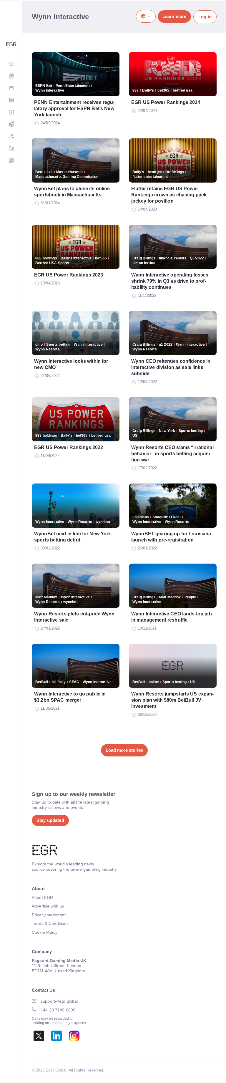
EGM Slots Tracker (11, 124)
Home (11, 64)
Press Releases (11, 160)
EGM (11, 136)
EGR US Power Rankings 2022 (68, 447)
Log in (205, 16)
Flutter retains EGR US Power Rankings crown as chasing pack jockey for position (169, 194)
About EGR (42, 897)
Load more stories (124, 750)
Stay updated (50, 820)
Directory (11, 148)
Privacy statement (49, 915)
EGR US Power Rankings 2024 (165, 102)
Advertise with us (48, 906)
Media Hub (11, 112)
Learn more (174, 16)
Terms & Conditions (50, 923)
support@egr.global (59, 1001)
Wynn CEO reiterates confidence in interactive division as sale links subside (171, 367)
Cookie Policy (44, 932)
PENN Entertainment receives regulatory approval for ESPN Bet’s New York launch (74, 108)
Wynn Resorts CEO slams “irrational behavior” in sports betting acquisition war (172, 453)
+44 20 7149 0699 (58, 1010)
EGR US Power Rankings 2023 (68, 274)
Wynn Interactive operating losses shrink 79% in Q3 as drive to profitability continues (170, 281)
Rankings (11, 100)
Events (11, 88)
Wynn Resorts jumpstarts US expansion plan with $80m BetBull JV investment (172, 700)
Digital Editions (11, 76)
